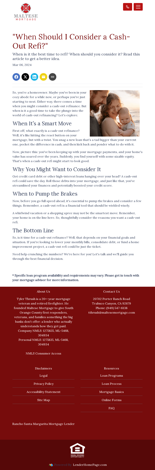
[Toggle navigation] (138, 7)
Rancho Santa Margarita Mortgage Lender (43, 424)
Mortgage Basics (111, 392)
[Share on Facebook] (16, 77)
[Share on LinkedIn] (34, 77)
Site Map (43, 400)
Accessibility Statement (43, 392)
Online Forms (112, 400)
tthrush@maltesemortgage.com (111, 312)
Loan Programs (111, 375)
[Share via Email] (43, 77)
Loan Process (112, 384)
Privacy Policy (43, 384)
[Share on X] (25, 77)
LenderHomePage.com (90, 465)
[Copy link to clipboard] (52, 77)
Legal (43, 375)
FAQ (111, 408)
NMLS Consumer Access (43, 353)
